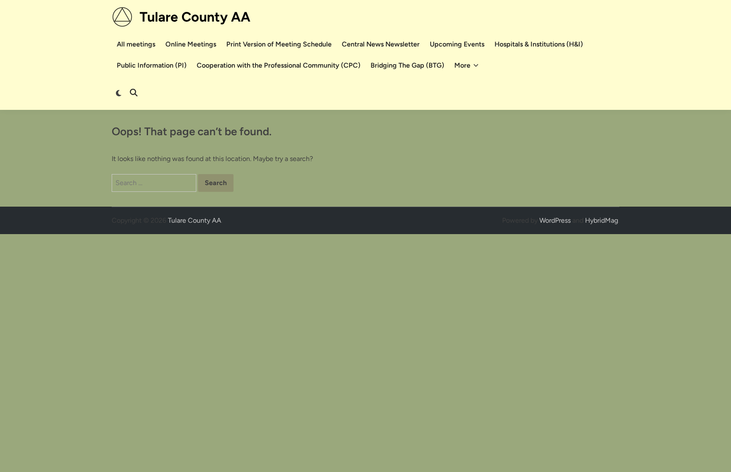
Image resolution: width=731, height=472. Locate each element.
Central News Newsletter (381, 44)
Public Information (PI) (152, 65)
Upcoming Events (457, 44)
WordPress (555, 220)
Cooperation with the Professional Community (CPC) (278, 65)
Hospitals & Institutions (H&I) (539, 44)
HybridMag (601, 220)
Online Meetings (190, 44)
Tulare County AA (195, 17)
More (462, 65)
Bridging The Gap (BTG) (407, 65)
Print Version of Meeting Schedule (279, 44)
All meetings (136, 44)
